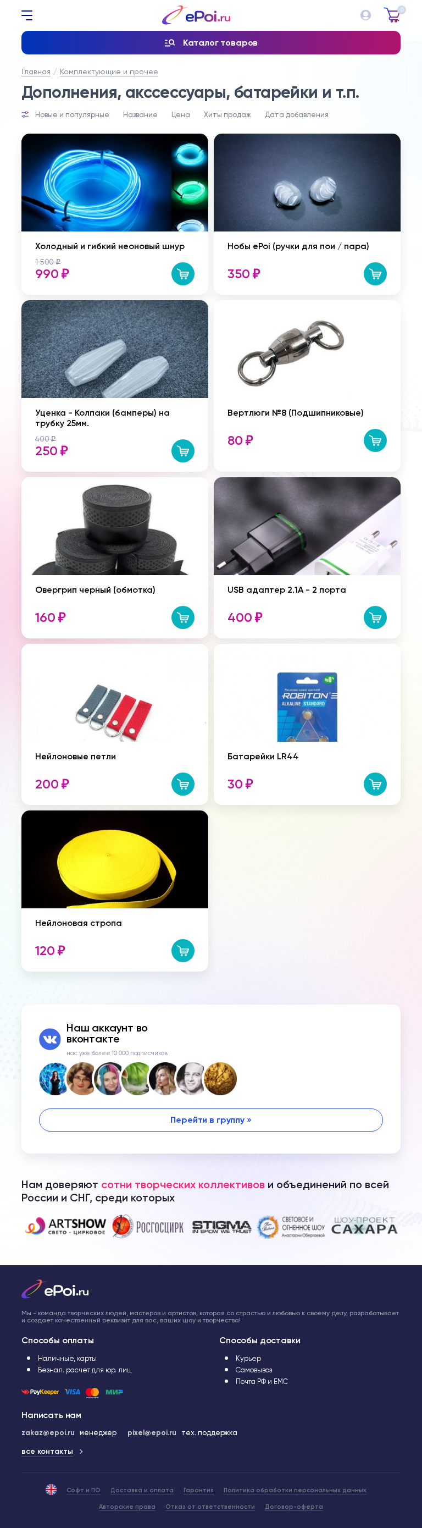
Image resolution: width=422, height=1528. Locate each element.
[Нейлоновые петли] (114, 648)
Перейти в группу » (210, 1120)
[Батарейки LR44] (307, 648)
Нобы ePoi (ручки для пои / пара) (298, 246)
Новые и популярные (72, 115)
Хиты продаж (227, 115)
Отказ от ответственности (210, 1506)
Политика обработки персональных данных (295, 1490)
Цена (180, 115)
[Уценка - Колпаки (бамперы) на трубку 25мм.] (114, 304)
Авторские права (127, 1506)
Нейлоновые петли (75, 756)
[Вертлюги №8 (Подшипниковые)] (282, 304)
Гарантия (199, 1490)
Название (140, 115)
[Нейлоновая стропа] (114, 814)
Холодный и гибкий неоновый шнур (110, 246)
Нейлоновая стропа (78, 923)
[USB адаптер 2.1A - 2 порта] (307, 481)
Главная (36, 71)
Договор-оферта (294, 1506)
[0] (392, 11)
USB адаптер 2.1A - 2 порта (286, 589)
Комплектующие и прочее (109, 71)
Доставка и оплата (142, 1490)
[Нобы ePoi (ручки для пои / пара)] (307, 138)
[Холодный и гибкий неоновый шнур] (114, 138)
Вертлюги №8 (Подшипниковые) (295, 412)
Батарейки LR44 (263, 756)
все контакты (47, 1451)
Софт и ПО (83, 1490)
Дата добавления (297, 115)
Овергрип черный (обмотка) (95, 589)
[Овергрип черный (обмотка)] (114, 481)
